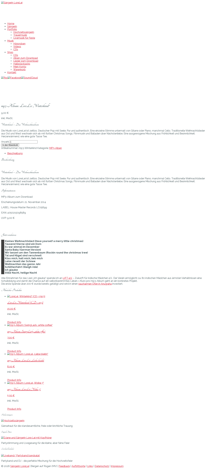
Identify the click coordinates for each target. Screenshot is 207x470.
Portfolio (12, 29)
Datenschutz (102, 466)
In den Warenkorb (10, 145)
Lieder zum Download (25, 60)
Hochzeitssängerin (23, 32)
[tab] (106, 153)
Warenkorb (19, 69)
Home (10, 23)
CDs (15, 49)
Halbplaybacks (21, 63)
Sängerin (12, 26)
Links (90, 466)
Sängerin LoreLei (19, 466)
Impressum (117, 466)
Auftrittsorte (78, 466)
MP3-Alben (55, 148)
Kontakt (11, 72)
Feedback (64, 466)
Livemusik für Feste (24, 37)
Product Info (14, 322)
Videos (17, 46)
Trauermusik (20, 35)
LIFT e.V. (67, 278)
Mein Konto (19, 66)
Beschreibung (15, 153)
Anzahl (5, 141)
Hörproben (19, 43)
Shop (10, 52)
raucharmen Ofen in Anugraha (95, 283)
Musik (10, 40)
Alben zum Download (25, 58)
